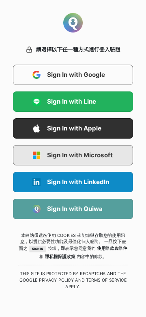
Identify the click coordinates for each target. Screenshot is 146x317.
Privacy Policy (56, 280)
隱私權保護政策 (60, 256)
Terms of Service (106, 280)
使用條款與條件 (112, 248)
